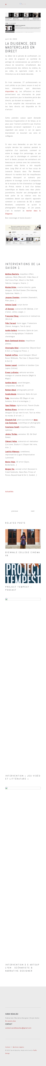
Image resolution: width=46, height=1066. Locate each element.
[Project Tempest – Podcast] (23, 573)
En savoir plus (10, 1021)
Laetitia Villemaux (12, 451)
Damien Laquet (11, 365)
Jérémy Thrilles (11, 434)
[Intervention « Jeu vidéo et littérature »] (23, 685)
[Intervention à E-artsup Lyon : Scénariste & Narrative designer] (23, 874)
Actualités (9, 491)
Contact (7, 1047)
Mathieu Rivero (11, 409)
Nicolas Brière (10, 287)
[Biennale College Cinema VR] (23, 539)
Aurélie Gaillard (11, 330)
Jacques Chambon (12, 297)
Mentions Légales (18, 1047)
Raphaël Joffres (11, 355)
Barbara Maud (10, 390)
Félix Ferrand (10, 323)
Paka (7, 398)
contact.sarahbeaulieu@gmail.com (18, 1028)
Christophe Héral (12, 348)
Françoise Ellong (12, 316)
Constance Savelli (12, 427)
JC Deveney (9, 309)
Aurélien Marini (11, 382)
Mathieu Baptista (12, 274)
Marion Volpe (10, 462)
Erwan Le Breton (12, 372)
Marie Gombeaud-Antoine (15, 340)
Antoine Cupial (10, 304)
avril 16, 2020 (11, 39)
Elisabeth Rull (10, 420)
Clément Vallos (11, 441)
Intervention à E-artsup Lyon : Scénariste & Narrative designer (22, 967)
